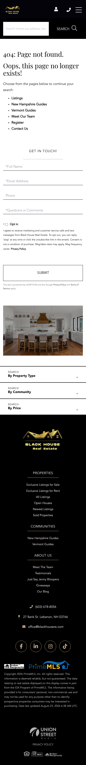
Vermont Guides (23, 110)
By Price (14, 408)
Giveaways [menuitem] (43, 585)
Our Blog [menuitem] (43, 591)
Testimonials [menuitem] (43, 573)
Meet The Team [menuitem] (43, 567)
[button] (67, 29)
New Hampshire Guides (29, 104)
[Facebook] (21, 646)
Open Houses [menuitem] (43, 503)
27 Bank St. (45, 617)
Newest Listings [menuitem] (43, 509)
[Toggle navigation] (79, 9)
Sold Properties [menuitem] (43, 515)
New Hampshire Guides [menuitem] (43, 538)
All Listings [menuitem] (43, 497)
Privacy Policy (18, 249)
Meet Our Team (23, 116)
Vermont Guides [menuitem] (42, 544)
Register (17, 122)
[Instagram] (50, 646)
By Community (19, 392)
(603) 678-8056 (69, 10)
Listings (17, 98)
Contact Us (19, 129)
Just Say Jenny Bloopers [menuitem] (43, 579)
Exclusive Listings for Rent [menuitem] (43, 491)
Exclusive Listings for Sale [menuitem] (43, 485)
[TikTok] (65, 646)
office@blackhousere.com (45, 627)
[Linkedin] (36, 646)
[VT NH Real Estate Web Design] (43, 733)
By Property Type (21, 376)
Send (43, 273)
